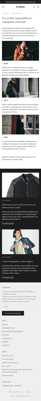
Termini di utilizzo (8, 359)
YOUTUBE (5, 335)
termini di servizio (8, 356)
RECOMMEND (17, 13)
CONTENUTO (6, 338)
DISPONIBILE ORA (8, 328)
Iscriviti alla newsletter (13, 313)
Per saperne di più (8, 223)
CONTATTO (6, 345)
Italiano (28, 392)
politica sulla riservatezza (10, 362)
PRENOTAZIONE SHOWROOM (12, 331)
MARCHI (5, 324)
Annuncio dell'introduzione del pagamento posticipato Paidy (20, 1)
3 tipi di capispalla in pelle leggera (17, 261)
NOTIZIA (5, 342)
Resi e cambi (6, 366)
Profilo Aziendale (7, 375)
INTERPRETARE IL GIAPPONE (12, 386)
